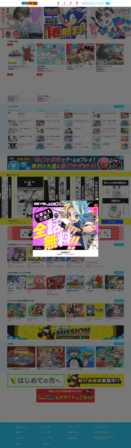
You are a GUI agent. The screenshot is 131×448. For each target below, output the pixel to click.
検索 (108, 3)
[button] (58, 3)
